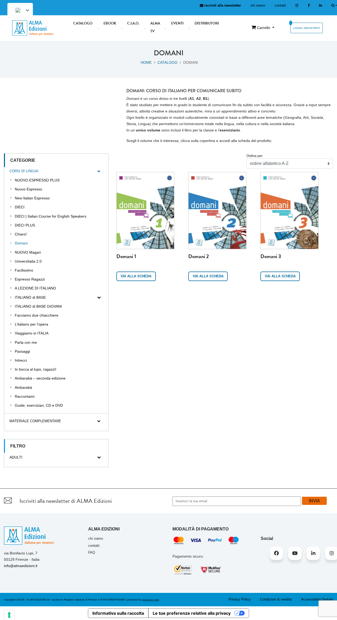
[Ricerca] (334, 5)
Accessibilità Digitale (317, 599)
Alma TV (155, 27)
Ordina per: (254, 156)
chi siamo (257, 5)
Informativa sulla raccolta (118, 613)
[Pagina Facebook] (309, 5)
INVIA (314, 501)
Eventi (177, 23)
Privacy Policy (240, 599)
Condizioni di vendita (276, 599)
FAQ (91, 552)
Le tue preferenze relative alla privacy (192, 613)
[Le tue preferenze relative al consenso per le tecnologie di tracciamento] (9, 615)
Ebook (109, 23)
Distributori (207, 23)
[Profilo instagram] (296, 5)
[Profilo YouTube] (295, 553)
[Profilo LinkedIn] (320, 5)
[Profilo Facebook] (276, 553)
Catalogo (82, 23)
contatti (280, 5)
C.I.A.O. (133, 23)
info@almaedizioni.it (20, 566)
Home (146, 62)
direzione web (150, 599)
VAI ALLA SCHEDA (136, 276)
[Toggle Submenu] (99, 171)
